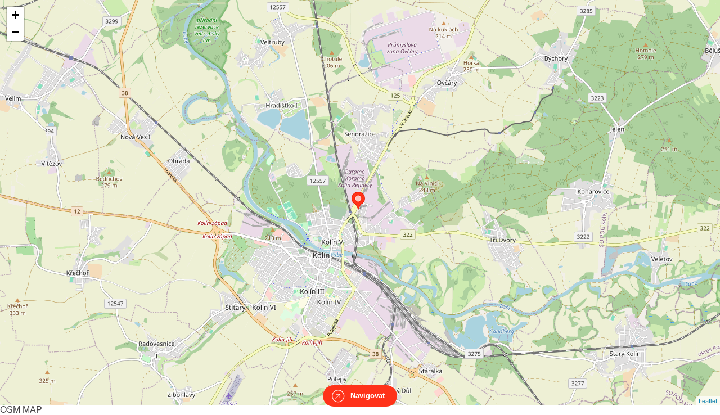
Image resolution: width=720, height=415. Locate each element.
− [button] (15, 32)
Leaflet (708, 400)
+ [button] (15, 15)
